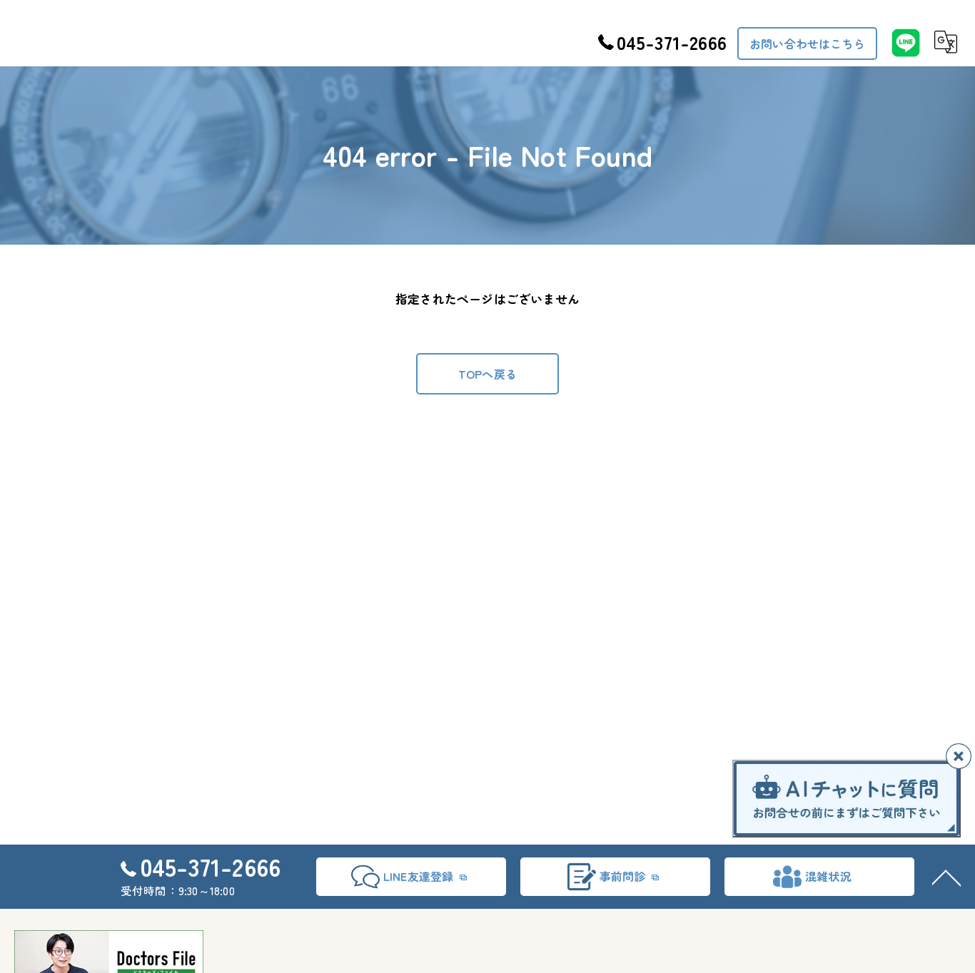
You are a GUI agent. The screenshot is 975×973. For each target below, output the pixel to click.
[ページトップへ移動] (946, 876)
